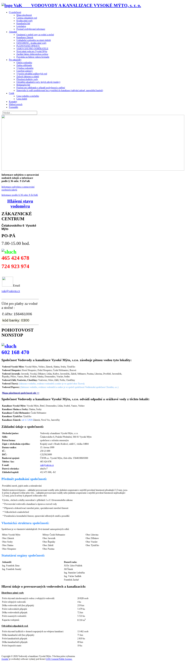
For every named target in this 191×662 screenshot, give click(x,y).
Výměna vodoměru (24, 68)
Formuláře (13, 107)
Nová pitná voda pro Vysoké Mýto (31, 51)
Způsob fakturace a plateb (27, 76)
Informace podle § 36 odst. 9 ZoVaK (19, 195)
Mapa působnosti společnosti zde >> (20, 392)
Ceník (11, 93)
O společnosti (15, 12)
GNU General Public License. (59, 659)
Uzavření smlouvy (24, 71)
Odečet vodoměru (24, 62)
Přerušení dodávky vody (27, 79)
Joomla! (5, 659)
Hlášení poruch (15, 104)
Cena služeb (21, 98)
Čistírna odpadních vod (26, 18)
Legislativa (21, 26)
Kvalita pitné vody (24, 20)
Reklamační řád (23, 85)
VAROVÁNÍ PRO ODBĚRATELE (32, 48)
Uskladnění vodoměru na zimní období (33, 40)
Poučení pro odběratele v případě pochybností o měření (40, 87)
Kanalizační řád (23, 23)
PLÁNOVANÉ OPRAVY (28, 45)
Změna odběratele (24, 65)
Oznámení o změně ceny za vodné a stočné (35, 34)
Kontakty (13, 101)
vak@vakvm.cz (10, 291)
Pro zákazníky (15, 59)
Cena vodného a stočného (27, 96)
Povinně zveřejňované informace (30, 29)
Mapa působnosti (24, 15)
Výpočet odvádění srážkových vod (31, 73)
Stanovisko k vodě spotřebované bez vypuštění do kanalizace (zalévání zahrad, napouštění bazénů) (59, 90)
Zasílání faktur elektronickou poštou (32, 54)
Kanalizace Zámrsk (24, 37)
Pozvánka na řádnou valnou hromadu (32, 57)
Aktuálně (13, 32)
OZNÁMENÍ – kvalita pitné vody (31, 43)
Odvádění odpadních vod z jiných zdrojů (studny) (38, 82)
